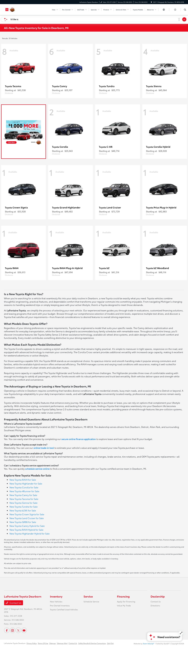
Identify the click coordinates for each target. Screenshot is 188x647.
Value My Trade (124, 605)
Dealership (158, 596)
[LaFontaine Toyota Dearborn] (16, 9)
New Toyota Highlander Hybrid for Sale (29, 533)
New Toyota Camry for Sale (23, 495)
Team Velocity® (148, 643)
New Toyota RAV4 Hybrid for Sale (26, 529)
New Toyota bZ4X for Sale (22, 510)
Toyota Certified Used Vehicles (64, 609)
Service (88, 596)
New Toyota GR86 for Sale (22, 521)
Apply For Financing (126, 601)
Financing (123, 596)
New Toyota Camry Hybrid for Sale (27, 525)
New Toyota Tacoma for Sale (23, 498)
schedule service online (37, 468)
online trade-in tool (43, 447)
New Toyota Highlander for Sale (25, 483)
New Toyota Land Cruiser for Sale (26, 518)
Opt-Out (110, 643)
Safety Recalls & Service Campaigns (92, 643)
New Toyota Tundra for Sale (23, 506)
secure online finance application (78, 438)
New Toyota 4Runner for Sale (24, 491)
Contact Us (15, 602)
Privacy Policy (32, 643)
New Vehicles (56, 601)
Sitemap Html (62, 643)
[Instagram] (12, 630)
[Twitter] (18, 630)
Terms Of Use (43, 643)
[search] (185, 9)
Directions (155, 605)
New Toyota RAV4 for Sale (22, 479)
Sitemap (52, 643)
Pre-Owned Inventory (60, 605)
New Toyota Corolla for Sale (23, 487)
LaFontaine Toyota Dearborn (14, 643)
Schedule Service (91, 601)
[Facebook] (6, 630)
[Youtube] (24, 630)
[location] (151, 2)
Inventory (56, 596)
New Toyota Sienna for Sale (23, 502)
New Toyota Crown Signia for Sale (26, 514)
